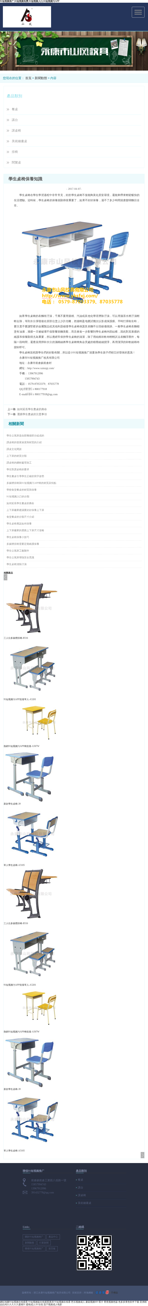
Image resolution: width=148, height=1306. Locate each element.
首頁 (28, 78)
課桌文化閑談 (14, 449)
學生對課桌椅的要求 (18, 469)
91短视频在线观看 (18, 1302)
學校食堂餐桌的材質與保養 (22, 489)
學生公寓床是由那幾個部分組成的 (25, 435)
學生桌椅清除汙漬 (17, 564)
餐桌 (15, 109)
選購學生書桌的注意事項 (32, 414)
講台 (15, 119)
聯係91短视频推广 (34, 1248)
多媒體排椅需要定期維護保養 (23, 543)
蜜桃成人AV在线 (34, 1304)
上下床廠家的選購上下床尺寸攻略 (25, 530)
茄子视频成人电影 (53, 1304)
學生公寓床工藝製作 (18, 550)
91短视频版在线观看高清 (41, 1302)
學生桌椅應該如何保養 (19, 523)
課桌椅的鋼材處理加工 (19, 462)
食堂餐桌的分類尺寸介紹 (20, 516)
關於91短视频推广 (34, 1236)
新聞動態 (41, 78)
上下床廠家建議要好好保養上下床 (25, 510)
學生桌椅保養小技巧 (18, 537)
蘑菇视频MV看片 (94, 1302)
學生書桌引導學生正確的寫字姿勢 (25, 476)
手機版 (114, 1292)
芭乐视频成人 (78, 1302)
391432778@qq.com (42, 1192)
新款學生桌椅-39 (12, 803)
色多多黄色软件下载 (128, 1302)
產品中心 (53, 1236)
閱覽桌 (16, 162)
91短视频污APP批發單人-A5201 (20, 699)
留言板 (52, 1248)
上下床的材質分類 (17, 455)
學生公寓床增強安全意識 (20, 557)
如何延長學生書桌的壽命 (32, 409)
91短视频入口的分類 (18, 496)
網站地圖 (4, 1302)
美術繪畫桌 (19, 141)
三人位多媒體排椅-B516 (16, 638)
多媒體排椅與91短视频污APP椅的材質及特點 (31, 483)
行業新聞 (44, 1242)
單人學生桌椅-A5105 (14, 865)
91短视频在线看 (62, 1302)
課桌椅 (16, 130)
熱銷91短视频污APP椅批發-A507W (21, 746)
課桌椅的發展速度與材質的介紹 (24, 442)
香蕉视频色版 (111, 1302)
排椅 (15, 151)
